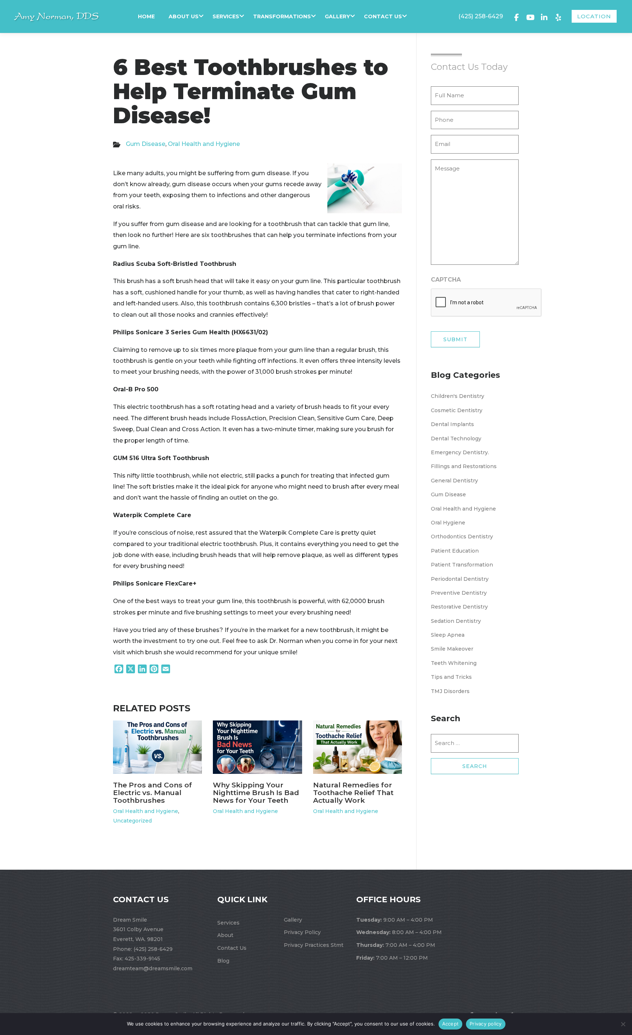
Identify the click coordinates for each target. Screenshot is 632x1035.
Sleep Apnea (447, 635)
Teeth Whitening (454, 663)
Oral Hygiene (448, 522)
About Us (184, 16)
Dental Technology (456, 438)
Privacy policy (486, 1024)
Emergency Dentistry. (460, 452)
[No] (623, 1024)
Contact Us (383, 16)
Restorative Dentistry (459, 606)
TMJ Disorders (450, 691)
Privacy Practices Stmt (313, 945)
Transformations (282, 16)
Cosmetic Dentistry (456, 410)
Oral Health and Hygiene (204, 143)
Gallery (337, 16)
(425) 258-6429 (480, 16)
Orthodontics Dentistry (462, 536)
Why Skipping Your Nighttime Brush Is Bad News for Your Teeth (256, 792)
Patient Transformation (462, 564)
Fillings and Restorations (464, 466)
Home (146, 16)
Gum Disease (145, 143)
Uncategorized (132, 820)
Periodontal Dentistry (460, 579)
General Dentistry (454, 480)
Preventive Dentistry (459, 593)
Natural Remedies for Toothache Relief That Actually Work (353, 792)
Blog (223, 960)
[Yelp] (558, 16)
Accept (450, 1024)
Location (594, 16)
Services (225, 16)
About (225, 935)
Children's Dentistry (457, 396)
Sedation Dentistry (456, 621)
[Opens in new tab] (516, 16)
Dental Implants (452, 424)
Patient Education (455, 550)
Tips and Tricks (451, 677)
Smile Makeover (452, 649)
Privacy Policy (302, 932)
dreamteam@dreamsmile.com (152, 968)
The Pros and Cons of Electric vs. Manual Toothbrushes (152, 792)
